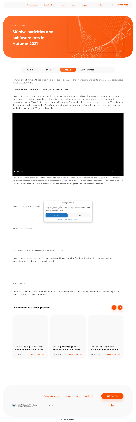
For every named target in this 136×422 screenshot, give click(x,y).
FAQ (78, 396)
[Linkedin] (112, 408)
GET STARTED (112, 396)
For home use (32, 5)
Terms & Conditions (62, 219)
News (68, 70)
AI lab (30, 70)
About (64, 5)
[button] (120, 307)
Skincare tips (87, 70)
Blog (73, 5)
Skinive (65, 181)
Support (85, 5)
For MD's (48, 70)
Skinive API (89, 396)
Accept (56, 215)
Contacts (67, 396)
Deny (79, 215)
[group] (30, 337)
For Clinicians (49, 5)
